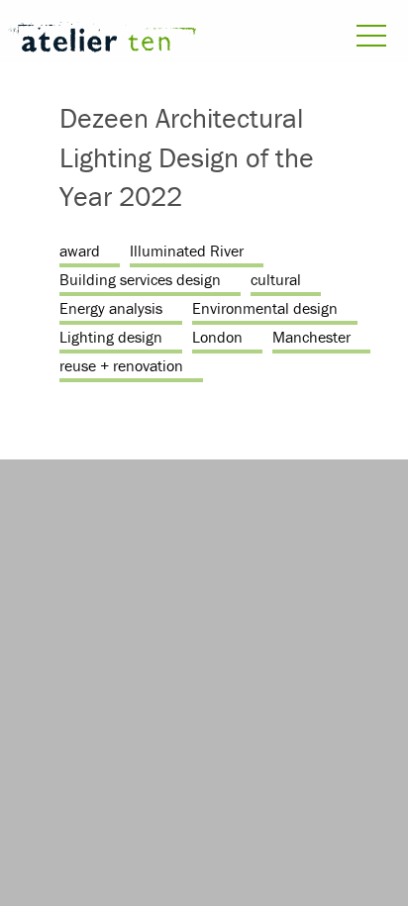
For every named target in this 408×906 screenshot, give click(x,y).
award (79, 250)
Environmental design (265, 308)
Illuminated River (187, 250)
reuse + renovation (121, 365)
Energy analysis (110, 308)
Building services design (140, 279)
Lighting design (110, 337)
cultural (276, 279)
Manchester (311, 337)
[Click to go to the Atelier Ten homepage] (102, 40)
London (217, 337)
